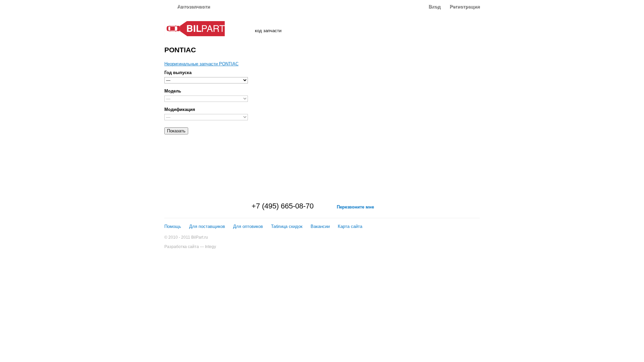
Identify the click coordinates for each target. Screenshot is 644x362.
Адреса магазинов (434, 28)
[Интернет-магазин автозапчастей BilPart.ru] (194, 34)
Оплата (378, 28)
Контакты (469, 28)
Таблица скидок (287, 226)
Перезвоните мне (355, 206)
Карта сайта (350, 226)
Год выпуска (178, 72)
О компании (353, 28)
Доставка (401, 28)
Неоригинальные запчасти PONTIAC (201, 63)
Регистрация (464, 6)
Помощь (172, 226)
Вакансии (320, 226)
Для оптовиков (248, 226)
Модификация (179, 109)
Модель (172, 91)
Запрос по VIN (262, 19)
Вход (434, 6)
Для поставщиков (207, 226)
